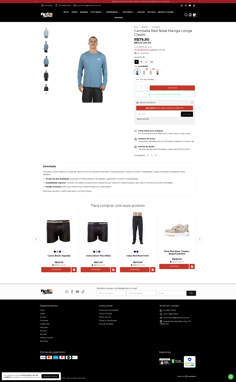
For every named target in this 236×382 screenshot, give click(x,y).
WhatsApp (48, 5)
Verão (74, 12)
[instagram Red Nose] (182, 5)
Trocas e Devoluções (108, 320)
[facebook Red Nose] (186, 5)
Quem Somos (105, 317)
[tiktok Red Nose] (194, 5)
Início (66, 12)
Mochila (151, 12)
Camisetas (156, 27)
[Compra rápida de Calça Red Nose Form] (152, 269)
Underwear (112, 12)
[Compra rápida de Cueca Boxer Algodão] (74, 269)
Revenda (118, 18)
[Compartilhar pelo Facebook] (147, 155)
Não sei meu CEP (143, 119)
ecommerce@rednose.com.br (88, 5)
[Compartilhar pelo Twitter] (152, 155)
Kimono (141, 12)
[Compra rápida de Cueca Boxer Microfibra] (113, 269)
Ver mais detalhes (142, 53)
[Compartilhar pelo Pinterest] (156, 155)
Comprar (56, 269)
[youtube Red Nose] (190, 5)
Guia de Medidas (106, 324)
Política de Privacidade (108, 310)
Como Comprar (105, 314)
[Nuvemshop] (186, 377)
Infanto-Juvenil (166, 12)
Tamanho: (139, 57)
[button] (164, 94)
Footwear (95, 12)
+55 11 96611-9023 (64, 5)
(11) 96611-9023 (169, 310)
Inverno (84, 12)
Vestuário (127, 12)
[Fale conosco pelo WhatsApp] (231, 377)
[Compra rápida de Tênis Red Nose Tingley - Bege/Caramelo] (192, 266)
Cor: (141, 66)
